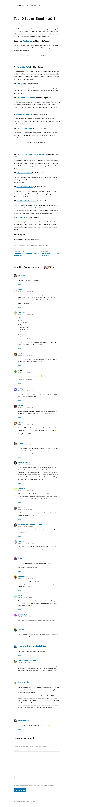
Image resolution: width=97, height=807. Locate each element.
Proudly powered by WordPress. (27, 801)
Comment (16, 750)
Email (39, 770)
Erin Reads (17, 5)
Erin (16, 23)
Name (15, 770)
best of (46, 245)
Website (16, 777)
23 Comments (36, 23)
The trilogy (26, 201)
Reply (19, 284)
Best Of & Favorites (37, 245)
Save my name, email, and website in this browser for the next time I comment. (35, 785)
